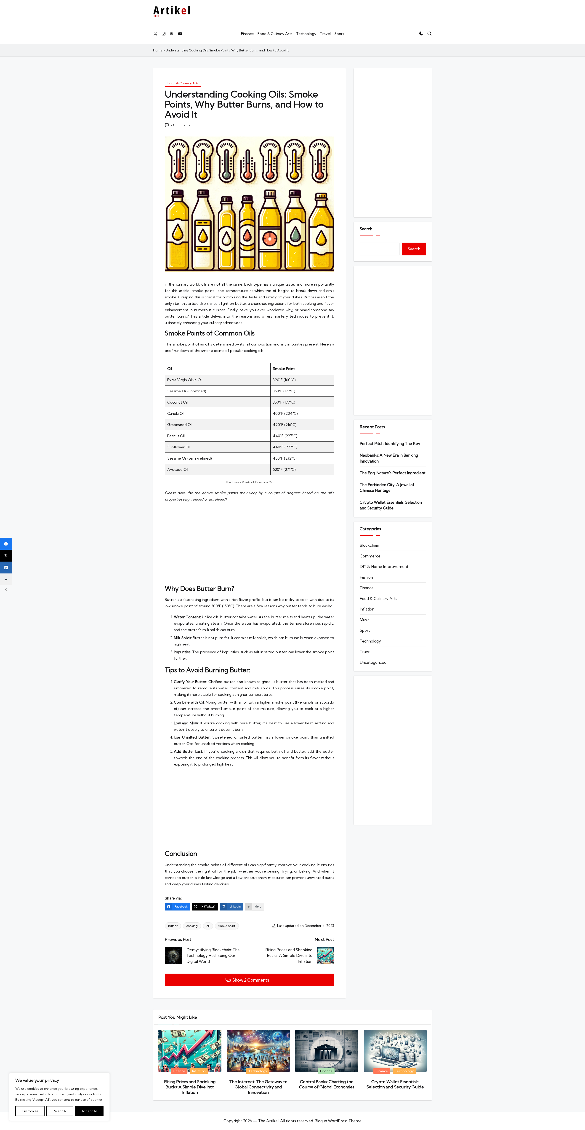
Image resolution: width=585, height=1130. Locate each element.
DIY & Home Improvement (384, 566)
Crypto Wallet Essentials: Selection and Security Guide (391, 505)
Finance (367, 587)
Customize (30, 1111)
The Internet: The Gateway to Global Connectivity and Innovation (258, 1087)
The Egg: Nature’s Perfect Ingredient (392, 472)
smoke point (226, 926)
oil (208, 926)
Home (157, 50)
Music (365, 619)
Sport (365, 630)
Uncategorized (373, 662)
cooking (192, 926)
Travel (365, 651)
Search (366, 228)
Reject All (60, 1111)
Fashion (366, 577)
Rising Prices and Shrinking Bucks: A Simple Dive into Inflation (189, 1087)
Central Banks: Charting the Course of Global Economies (326, 1084)
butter (173, 926)
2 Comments (180, 125)
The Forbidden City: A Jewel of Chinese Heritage (387, 487)
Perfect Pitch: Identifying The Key (390, 443)
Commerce (370, 556)
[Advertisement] (249, 543)
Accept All (89, 1111)
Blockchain (369, 545)
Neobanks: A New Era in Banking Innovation (389, 458)
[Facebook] (6, 544)
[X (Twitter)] (6, 556)
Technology (370, 641)
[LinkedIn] (6, 567)
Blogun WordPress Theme (338, 1120)
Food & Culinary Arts (183, 83)
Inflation (367, 609)
